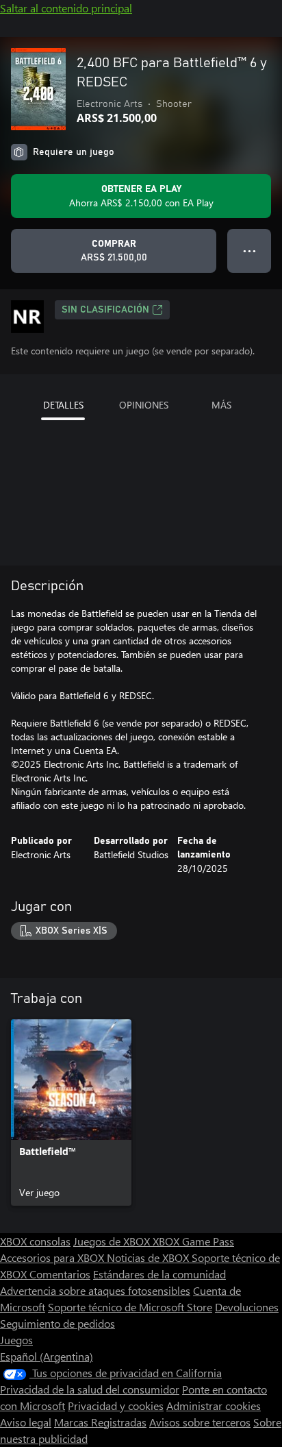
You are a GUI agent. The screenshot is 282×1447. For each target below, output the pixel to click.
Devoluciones (247, 1307)
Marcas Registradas (100, 1422)
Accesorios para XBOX (53, 1257)
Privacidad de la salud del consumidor (89, 1389)
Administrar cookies (213, 1405)
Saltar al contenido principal (66, 8)
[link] (71, 1112)
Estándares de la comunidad (159, 1274)
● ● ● (249, 250)
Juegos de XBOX (113, 1241)
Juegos (16, 1340)
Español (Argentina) (46, 1356)
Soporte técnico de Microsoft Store (130, 1307)
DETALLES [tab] (63, 404)
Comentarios (59, 1274)
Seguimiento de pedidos (57, 1323)
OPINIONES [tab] (143, 404)
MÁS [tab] (221, 404)
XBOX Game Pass (193, 1241)
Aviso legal (25, 1422)
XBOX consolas (35, 1241)
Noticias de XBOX (149, 1257)
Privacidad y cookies (116, 1405)
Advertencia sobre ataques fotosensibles (95, 1290)
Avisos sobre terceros (200, 1422)
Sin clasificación (105, 310)
